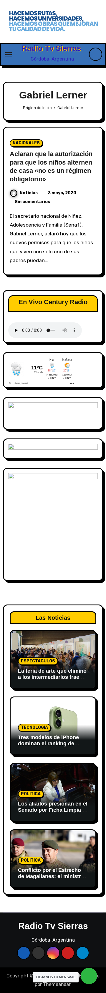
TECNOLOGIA (34, 727)
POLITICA (31, 793)
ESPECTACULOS (38, 661)
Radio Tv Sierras (51, 48)
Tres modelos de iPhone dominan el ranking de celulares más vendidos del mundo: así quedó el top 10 (52, 746)
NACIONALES (26, 142)
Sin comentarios (32, 201)
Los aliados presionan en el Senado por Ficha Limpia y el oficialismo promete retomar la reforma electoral (53, 813)
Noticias (29, 192)
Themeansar (56, 984)
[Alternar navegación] (8, 54)
